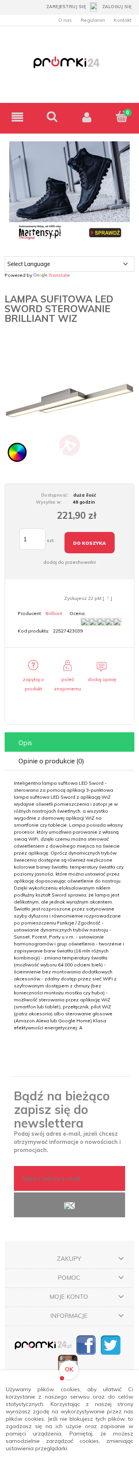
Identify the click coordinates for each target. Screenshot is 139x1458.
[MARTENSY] (69, 191)
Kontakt (122, 20)
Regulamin (93, 20)
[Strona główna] (69, 67)
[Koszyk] (121, 117)
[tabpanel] (69, 905)
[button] (17, 117)
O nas (65, 20)
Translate (59, 275)
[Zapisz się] (69, 1204)
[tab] (69, 742)
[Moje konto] (87, 117)
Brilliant (54, 613)
